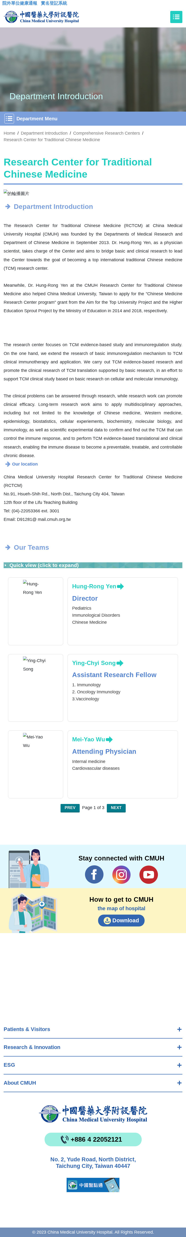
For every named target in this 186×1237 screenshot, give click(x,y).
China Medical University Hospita (93, 1114)
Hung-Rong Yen (94, 586)
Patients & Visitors (27, 1029)
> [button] (173, 193)
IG (121, 875)
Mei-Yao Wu (88, 739)
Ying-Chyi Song (94, 663)
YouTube (148, 874)
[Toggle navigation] (176, 17)
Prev (70, 808)
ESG (9, 1065)
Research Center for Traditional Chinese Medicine (52, 139)
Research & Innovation (32, 1047)
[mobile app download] (93, 1185)
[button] (86, 191)
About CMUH (20, 1083)
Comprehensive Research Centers (106, 133)
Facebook (94, 874)
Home (9, 133)
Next (116, 808)
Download (125, 920)
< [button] (12, 193)
